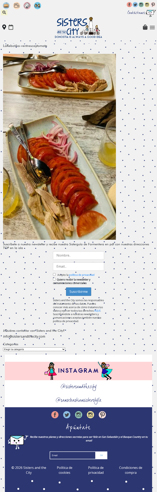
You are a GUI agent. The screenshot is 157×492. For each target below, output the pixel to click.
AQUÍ (97, 310)
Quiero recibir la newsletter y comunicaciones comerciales (71, 281)
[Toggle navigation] (152, 27)
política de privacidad (81, 275)
